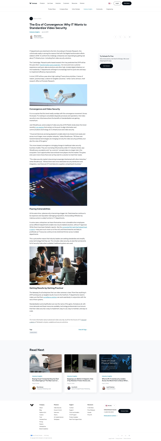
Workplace (56, 419)
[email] (129, 37)
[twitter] (121, 435)
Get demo (126, 3)
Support (71, 405)
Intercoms (56, 412)
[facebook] (115, 37)
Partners (82, 3)
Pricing (41, 422)
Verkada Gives (43, 419)
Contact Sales (124, 411)
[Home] (32, 418)
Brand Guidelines (43, 429)
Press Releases (91, 410)
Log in (117, 3)
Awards (89, 412)
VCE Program (72, 415)
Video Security (57, 408)
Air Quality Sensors (58, 417)
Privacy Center (119, 438)
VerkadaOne (42, 426)
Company (41, 405)
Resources (74, 3)
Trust (40, 417)
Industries (58, 3)
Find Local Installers (74, 412)
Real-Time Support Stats (75, 419)
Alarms (55, 415)
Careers (41, 415)
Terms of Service (127, 438)
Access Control (58, 410)
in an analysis (39, 127)
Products (42, 3)
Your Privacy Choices (37, 435)
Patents (41, 424)
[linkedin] (125, 37)
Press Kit (89, 415)
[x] (120, 37)
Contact (71, 408)
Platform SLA (42, 412)
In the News (90, 408)
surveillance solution (50, 297)
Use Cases (50, 3)
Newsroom (90, 405)
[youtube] (129, 435)
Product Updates (73, 417)
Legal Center (111, 438)
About (41, 408)
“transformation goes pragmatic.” (50, 65)
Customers (66, 3)
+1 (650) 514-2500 (109, 412)
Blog (40, 410)
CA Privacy (46, 435)
